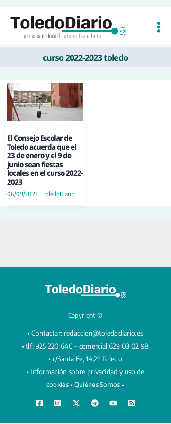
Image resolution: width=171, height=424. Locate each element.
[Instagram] (58, 403)
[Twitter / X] (76, 403)
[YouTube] (113, 403)
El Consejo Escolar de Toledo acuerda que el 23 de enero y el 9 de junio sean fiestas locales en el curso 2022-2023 (45, 159)
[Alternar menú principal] (158, 27)
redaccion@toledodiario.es (104, 333)
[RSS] (131, 403)
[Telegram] (95, 403)
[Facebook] (39, 403)
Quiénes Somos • (99, 384)
